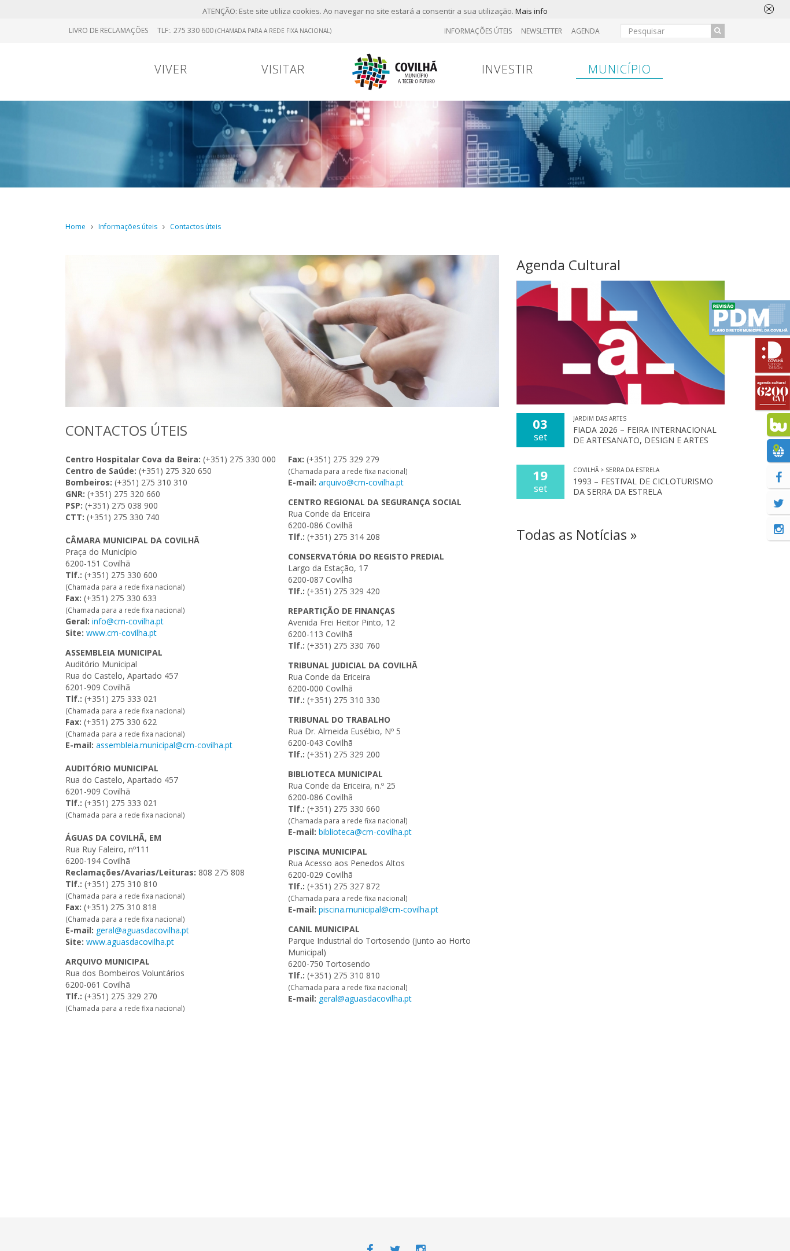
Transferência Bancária (544, 199)
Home (75, 226)
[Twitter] (778, 502)
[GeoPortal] (778, 450)
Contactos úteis (195, 226)
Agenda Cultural (568, 264)
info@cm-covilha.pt (128, 621)
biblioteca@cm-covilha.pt (365, 831)
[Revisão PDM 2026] (749, 317)
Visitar (283, 69)
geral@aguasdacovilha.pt (142, 930)
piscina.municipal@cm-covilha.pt (378, 909)
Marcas (470, 199)
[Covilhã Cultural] (772, 393)
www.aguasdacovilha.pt (130, 941)
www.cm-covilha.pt (121, 632)
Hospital (680, 199)
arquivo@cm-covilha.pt (361, 482)
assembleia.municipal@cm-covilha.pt (164, 744)
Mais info (531, 11)
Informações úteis (127, 226)
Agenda (585, 31)
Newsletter (541, 31)
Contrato (309, 199)
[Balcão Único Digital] (778, 424)
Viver (170, 69)
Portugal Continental (137, 199)
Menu (251, 199)
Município (619, 69)
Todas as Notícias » (576, 534)
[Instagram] (778, 528)
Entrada (618, 199)
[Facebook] (778, 476)
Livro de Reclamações (108, 30)
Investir (507, 69)
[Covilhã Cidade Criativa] (772, 355)
